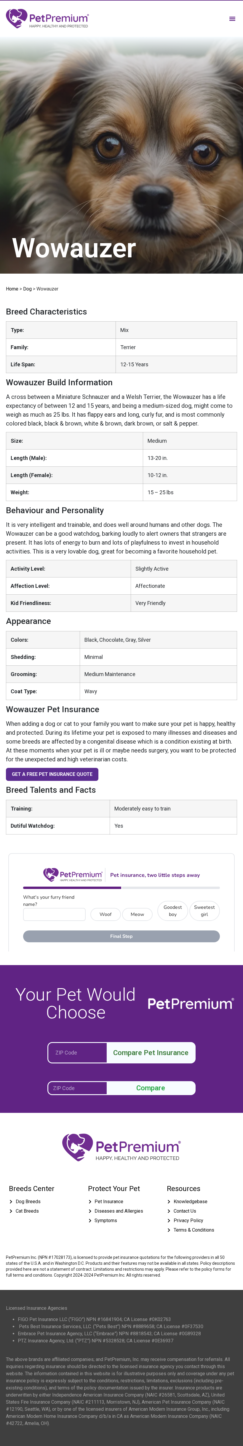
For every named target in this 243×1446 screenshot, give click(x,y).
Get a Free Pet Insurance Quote (52, 774)
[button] (232, 18)
